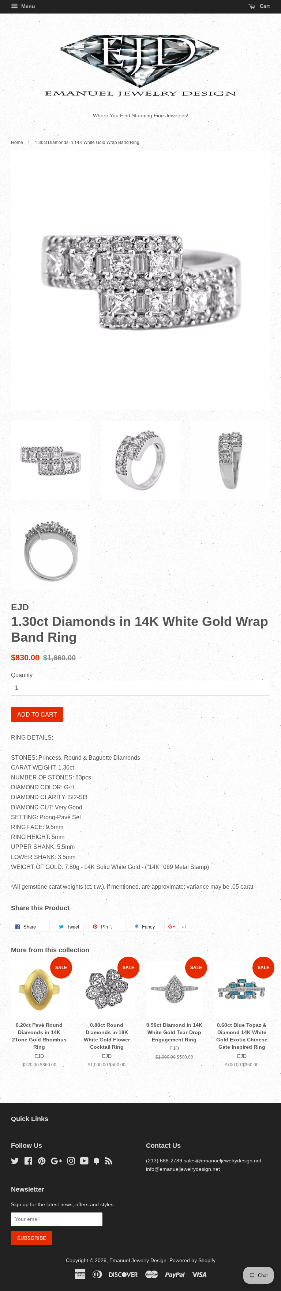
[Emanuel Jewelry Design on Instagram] (71, 1162)
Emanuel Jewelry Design (137, 1260)
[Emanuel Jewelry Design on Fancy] (97, 1162)
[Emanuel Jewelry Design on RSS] (109, 1162)
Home (17, 142)
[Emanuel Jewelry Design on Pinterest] (42, 1162)
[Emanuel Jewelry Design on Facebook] (28, 1162)
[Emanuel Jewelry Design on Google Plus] (56, 1162)
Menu (27, 6)
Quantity (22, 675)
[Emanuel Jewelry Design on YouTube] (84, 1162)
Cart (264, 6)
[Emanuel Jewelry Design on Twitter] (15, 1162)
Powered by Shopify (192, 1260)
